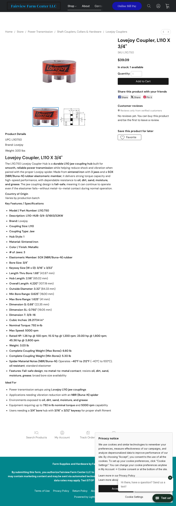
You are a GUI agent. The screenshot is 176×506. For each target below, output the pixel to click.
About (86, 6)
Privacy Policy (61, 490)
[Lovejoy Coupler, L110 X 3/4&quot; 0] (46, 116)
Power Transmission (40, 31)
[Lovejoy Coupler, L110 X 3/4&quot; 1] (73, 116)
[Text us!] (163, 498)
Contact (100, 6)
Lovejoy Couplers (116, 31)
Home (9, 31)
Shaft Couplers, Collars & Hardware (79, 31)
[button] (34, 6)
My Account (62, 437)
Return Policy (80, 490)
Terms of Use (42, 490)
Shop (71, 6)
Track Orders (88, 437)
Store (20, 31)
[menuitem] (163, 31)
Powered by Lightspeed (88, 496)
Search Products (36, 437)
